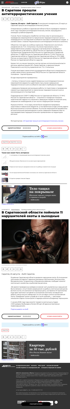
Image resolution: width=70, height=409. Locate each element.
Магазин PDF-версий (52, 365)
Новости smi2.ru (8, 204)
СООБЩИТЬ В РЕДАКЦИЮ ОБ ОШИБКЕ (51, 367)
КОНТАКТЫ (34, 365)
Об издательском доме (23, 365)
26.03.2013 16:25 (6, 7)
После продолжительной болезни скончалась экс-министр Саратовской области (33, 172)
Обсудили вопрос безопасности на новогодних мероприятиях (27, 161)
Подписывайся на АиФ (19, 309)
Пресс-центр (41, 365)
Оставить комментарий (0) (54, 128)
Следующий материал (36, 404)
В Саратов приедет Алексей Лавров (19, 178)
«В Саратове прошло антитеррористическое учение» (43, 121)
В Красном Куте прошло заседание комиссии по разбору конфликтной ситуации (32, 166)
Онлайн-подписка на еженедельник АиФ (28, 367)
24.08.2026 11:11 (6, 209)
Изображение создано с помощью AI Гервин (14, 265)
